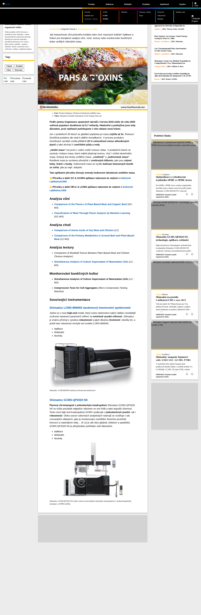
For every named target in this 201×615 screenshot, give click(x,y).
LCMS (105, 15)
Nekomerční (161, 15)
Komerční (160, 12)
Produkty (146, 4)
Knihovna (110, 4)
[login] (196, 4)
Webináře (128, 4)
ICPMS (105, 19)
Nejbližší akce (89, 15)
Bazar (141, 15)
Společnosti (164, 4)
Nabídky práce (180, 12)
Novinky (91, 4)
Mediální (160, 19)
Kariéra (182, 4)
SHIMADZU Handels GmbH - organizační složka (18, 25)
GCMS (105, 12)
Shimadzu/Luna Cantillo (87, 29)
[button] (7, 80)
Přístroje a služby (145, 12)
